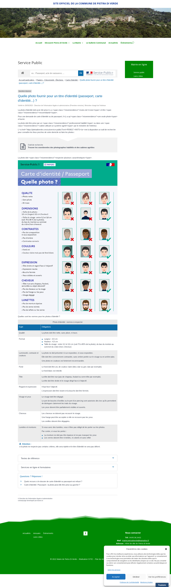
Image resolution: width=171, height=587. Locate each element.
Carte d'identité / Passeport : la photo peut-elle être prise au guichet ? (52, 485)
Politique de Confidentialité (129, 582)
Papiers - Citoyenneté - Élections (50, 80)
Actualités (113, 43)
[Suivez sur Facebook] (85, 533)
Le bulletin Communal (96, 43)
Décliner (136, 577)
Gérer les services (114, 570)
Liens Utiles (138, 76)
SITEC (90, 559)
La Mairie (77, 43)
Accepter (116, 577)
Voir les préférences (157, 577)
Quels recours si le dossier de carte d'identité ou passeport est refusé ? (53, 481)
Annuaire (36, 533)
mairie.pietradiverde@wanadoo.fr (135, 540)
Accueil (39, 43)
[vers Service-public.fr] (100, 73)
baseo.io (40, 500)
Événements (126, 43)
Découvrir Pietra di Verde (56, 43)
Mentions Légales (146, 582)
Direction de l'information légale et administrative (35, 498)
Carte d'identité (71, 80)
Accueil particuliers (27, 80)
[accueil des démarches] (22, 72)
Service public (139, 73)
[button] (166, 549)
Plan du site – (100, 559)
